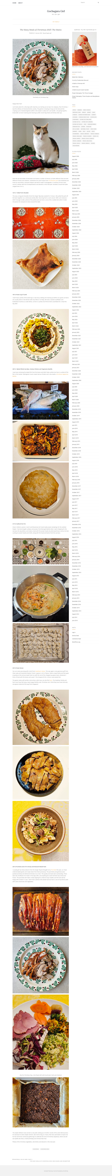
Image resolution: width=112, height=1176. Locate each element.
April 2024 (75, 246)
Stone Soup (75, 86)
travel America (85, 133)
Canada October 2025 (84, 114)
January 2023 (75, 294)
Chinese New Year (84, 117)
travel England (77, 136)
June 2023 (75, 278)
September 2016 (76, 534)
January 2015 (75, 598)
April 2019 (75, 435)
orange (75, 131)
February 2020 (76, 403)
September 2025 (76, 191)
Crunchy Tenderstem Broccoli (80, 80)
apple (74, 109)
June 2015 (75, 582)
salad (88, 131)
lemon (83, 126)
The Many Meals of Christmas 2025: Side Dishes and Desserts (49, 1161)
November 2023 (76, 262)
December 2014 (76, 601)
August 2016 (75, 537)
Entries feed (75, 635)
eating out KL (76, 121)
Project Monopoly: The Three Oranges (82, 93)
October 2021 (76, 342)
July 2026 (74, 159)
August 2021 (75, 348)
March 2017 (75, 515)
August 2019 (75, 422)
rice (84, 131)
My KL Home (76, 129)
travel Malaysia (87, 140)
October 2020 (76, 377)
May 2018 (74, 470)
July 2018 (74, 463)
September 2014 (76, 611)
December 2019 (76, 409)
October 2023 (76, 265)
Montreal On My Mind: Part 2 (22, 1159)
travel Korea (76, 138)
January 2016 (75, 559)
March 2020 (75, 399)
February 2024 (76, 252)
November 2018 (76, 451)
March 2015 (75, 591)
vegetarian (76, 145)
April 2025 (75, 207)
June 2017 (75, 505)
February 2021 (76, 364)
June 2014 (75, 620)
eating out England (85, 119)
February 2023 (76, 290)
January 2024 (75, 255)
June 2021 (75, 355)
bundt (89, 112)
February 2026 (76, 175)
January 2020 (75, 406)
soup (93, 131)
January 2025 (75, 217)
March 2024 (75, 249)
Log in (73, 632)
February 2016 (76, 556)
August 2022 (75, 310)
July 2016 (74, 540)
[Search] (98, 2)
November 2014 (76, 604)
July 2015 (74, 579)
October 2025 (76, 188)
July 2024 (74, 236)
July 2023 (74, 274)
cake (93, 112)
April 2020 (75, 396)
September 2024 (76, 230)
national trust (85, 129)
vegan (93, 143)
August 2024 (75, 233)
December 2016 (76, 524)
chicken (75, 117)
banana (80, 109)
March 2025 (75, 210)
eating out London (87, 121)
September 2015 (76, 572)
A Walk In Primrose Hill (78, 83)
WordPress (65, 1171)
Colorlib (55, 1171)
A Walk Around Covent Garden (80, 90)
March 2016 (75, 553)
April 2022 (75, 323)
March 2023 (75, 287)
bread (84, 112)
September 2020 (76, 380)
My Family (56, 22)
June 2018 (75, 467)
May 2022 (74, 319)
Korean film (76, 126)
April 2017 (75, 511)
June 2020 (75, 390)
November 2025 (76, 185)
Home (14, 3)
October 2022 (76, 303)
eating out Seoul (77, 124)
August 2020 (75, 383)
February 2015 (76, 595)
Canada (75, 114)
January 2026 (75, 178)
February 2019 (76, 441)
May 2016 (74, 547)
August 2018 (75, 460)
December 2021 (76, 335)
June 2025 (75, 201)
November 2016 (76, 527)
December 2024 (76, 220)
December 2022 (76, 297)
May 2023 (74, 281)
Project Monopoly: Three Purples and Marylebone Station (85, 97)
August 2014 (75, 614)
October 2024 (76, 226)
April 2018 (75, 473)
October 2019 (76, 415)
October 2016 (76, 531)
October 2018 (76, 454)
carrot (94, 114)
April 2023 (75, 284)
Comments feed (76, 639)
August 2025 (75, 194)
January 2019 (75, 444)
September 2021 (76, 345)
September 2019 (76, 419)
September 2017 (76, 495)
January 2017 (75, 521)
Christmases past (53, 180)
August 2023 (75, 271)
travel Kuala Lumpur (88, 138)
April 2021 (75, 358)
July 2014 (74, 617)
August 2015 (75, 575)
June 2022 (75, 316)
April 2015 (75, 588)
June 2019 (75, 428)
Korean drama (92, 124)
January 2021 (75, 367)
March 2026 (75, 172)
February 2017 (76, 518)
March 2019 (75, 438)
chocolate (93, 117)
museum (89, 126)
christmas (36, 1149)
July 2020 (74, 387)
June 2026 (75, 162)
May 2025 (74, 204)
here (51, 680)
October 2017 (76, 492)
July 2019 (74, 425)
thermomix (76, 133)
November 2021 (76, 339)
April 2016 (75, 550)
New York (93, 129)
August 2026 (75, 156)
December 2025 (76, 182)
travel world (85, 143)
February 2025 (76, 214)
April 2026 (75, 169)
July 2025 (74, 198)
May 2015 (74, 585)
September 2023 (76, 268)
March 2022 (75, 326)
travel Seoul (76, 143)
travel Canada (95, 133)
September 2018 (76, 457)
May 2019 (74, 431)
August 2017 (75, 499)
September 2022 (76, 307)
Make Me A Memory (77, 77)
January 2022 (75, 332)
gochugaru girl (47, 33)
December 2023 (76, 258)
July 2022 (74, 313)
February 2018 (76, 479)
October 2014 (76, 607)
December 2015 (76, 563)
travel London (77, 140)
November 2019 (76, 412)
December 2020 (76, 371)
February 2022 (76, 329)
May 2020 (74, 393)
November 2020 (76, 374)
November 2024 (76, 223)
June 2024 (75, 239)
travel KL (95, 136)
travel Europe (87, 136)
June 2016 (75, 543)
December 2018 (76, 447)
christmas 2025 (45, 1149)
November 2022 (76, 300)
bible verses (86, 109)
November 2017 (76, 489)
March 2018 (75, 476)
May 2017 (74, 508)
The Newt (53, 870)
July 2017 (74, 502)
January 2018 (75, 483)
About (20, 3)
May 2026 (74, 166)
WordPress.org (76, 642)
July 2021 (74, 351)
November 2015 (76, 566)
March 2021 (75, 361)
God (85, 124)
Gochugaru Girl (56, 11)
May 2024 (74, 242)
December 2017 (76, 486)
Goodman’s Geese (40, 671)
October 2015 (76, 569)
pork (80, 131)
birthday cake (77, 112)
